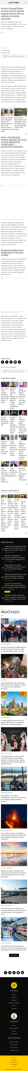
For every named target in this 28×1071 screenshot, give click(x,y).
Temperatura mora (14, 1050)
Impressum (14, 1057)
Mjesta (14, 994)
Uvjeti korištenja (14, 1064)
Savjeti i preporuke (14, 1028)
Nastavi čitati (14, 549)
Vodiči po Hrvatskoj (14, 1042)
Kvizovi (14, 1005)
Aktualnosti (14, 1008)
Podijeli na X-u (6, 362)
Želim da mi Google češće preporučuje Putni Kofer (15, 56)
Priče (14, 1025)
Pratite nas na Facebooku (5, 972)
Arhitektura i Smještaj (14, 1003)
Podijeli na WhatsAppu (11, 362)
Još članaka (14, 955)
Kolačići (14, 1066)
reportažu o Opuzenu (7, 80)
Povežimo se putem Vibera (18, 972)
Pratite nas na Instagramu (9, 972)
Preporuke (14, 1000)
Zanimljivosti (14, 1033)
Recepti (14, 1031)
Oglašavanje (14, 1059)
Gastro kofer (14, 1016)
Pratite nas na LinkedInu (22, 972)
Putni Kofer (14, 3)
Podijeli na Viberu (15, 362)
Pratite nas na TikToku (14, 972)
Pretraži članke (25, 2)
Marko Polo (13, 367)
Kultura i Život (14, 997)
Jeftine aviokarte (14, 1047)
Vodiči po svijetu (14, 1044)
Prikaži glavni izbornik (2, 2)
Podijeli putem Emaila (19, 362)
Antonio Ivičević (5, 367)
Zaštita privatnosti (13, 1062)
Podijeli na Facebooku (2, 362)
